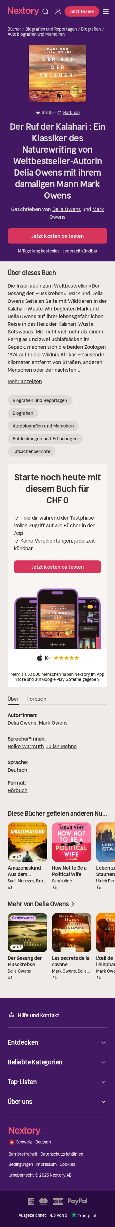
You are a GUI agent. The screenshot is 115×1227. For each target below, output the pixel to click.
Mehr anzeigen (25, 381)
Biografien (91, 29)
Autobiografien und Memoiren (36, 34)
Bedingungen (21, 1164)
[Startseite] (23, 11)
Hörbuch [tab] (36, 699)
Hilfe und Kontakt (38, 1015)
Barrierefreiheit (23, 1154)
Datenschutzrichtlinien (62, 1154)
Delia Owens (66, 209)
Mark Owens (53, 722)
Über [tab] (13, 699)
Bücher (14, 29)
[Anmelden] (58, 11)
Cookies (67, 1164)
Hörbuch (17, 790)
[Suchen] (45, 11)
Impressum (46, 1164)
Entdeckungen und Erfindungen (45, 439)
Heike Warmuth (26, 746)
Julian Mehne (61, 746)
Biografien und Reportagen (51, 29)
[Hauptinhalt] (105, 11)
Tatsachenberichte (31, 451)
